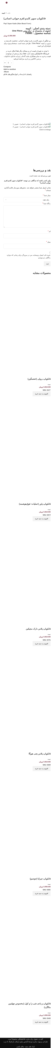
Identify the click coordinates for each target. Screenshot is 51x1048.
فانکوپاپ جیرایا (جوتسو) (40, 879)
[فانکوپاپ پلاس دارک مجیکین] (27, 550)
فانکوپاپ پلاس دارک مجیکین (38, 629)
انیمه (3, 13)
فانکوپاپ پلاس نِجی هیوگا (40, 754)
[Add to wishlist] (48, 374)
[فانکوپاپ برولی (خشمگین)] (27, 300)
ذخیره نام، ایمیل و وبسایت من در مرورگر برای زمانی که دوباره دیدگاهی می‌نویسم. (29, 256)
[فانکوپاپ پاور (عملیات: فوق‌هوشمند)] (27, 425)
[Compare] (48, 399)
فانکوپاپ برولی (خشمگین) (39, 379)
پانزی (26, 59)
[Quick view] (42, 399)
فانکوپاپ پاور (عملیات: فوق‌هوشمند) (35, 504)
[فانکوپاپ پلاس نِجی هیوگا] (27, 675)
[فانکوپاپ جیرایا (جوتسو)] (27, 800)
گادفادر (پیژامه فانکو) (18, 56)
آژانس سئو (24, 1042)
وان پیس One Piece (21, 31)
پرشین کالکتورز (35, 59)
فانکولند (7, 56)
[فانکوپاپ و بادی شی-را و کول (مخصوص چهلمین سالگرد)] (27, 925)
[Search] (3, 3)
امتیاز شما (47, 195)
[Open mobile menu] (48, 3)
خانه (8, 13)
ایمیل (48, 242)
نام (49, 231)
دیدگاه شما (46, 203)
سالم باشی (20, 1047)
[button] (42, 393)
